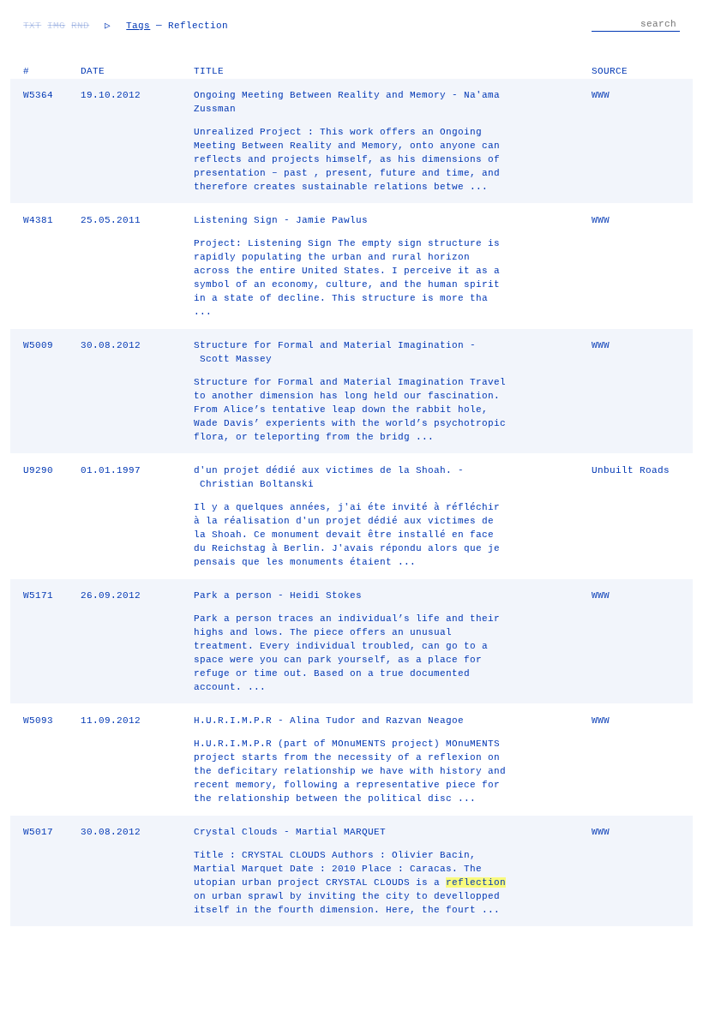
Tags (138, 26)
